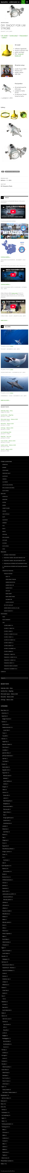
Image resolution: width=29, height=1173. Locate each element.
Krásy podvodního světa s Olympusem (11, 287)
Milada (4, 916)
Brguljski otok (5, 770)
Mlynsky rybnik (6, 922)
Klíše (3, 1143)
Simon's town (5, 1081)
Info (2, 1107)
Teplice (4, 1155)
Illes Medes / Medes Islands (8, 1092)
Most (3, 925)
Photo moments (6, 619)
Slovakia (4, 543)
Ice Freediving (5, 1115)
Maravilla (5, 1030)
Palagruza (4, 840)
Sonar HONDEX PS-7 (8, 610)
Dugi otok (4, 772)
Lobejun (4, 982)
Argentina (4, 499)
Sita (4, 815)
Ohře (3, 928)
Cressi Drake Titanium (11, 579)
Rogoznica (4, 846)
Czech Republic (6, 514)
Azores (4, 505)
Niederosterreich (6, 727)
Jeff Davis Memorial (7, 755)
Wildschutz (5, 984)
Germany (4, 522)
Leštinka (4, 902)
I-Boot (3, 789)
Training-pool (5, 1126)
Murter (4, 834)
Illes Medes (5, 482)
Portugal (4, 534)
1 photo (11, 346)
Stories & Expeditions (6, 461)
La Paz (3, 1033)
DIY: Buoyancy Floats (6, 185)
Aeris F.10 (8, 576)
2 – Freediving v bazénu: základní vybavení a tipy (13, 557)
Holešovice (5, 1138)
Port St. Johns (5, 1078)
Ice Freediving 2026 (6, 432)
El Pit (4, 1027)
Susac (3, 854)
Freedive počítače (8, 573)
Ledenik (4, 826)
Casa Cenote (6, 1024)
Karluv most (5, 891)
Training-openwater (6, 1124)
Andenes (4, 1052)
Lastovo (4, 792)
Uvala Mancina (6, 823)
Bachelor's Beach (6, 744)
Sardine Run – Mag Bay (7, 415)
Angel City (4, 741)
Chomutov (5, 1132)
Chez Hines (5, 747)
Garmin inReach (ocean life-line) (11, 608)
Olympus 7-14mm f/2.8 (9, 628)
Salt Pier (4, 758)
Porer (3, 843)
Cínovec (4, 882)
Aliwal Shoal (5, 1072)
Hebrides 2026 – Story (7, 410)
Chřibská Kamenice (7, 880)
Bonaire (4, 467)
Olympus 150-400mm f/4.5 (10, 648)
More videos (5, 320)
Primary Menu (27, 2)
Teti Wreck (5, 860)
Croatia (4, 511)
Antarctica (5, 464)
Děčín (3, 1135)
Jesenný (4, 885)
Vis (3, 857)
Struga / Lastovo (6, 851)
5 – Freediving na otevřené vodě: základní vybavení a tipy (14, 567)
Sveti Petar (5, 831)
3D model (4, 35)
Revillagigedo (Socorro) (8, 487)
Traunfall (4, 736)
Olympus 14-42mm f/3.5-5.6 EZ (10, 634)
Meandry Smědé (6, 911)
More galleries (5, 400)
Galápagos (5, 476)
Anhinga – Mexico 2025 (7, 428)
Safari (3, 1121)
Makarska (4, 829)
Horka (3, 973)
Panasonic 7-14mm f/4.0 (9, 654)
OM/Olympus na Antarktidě (8, 259)
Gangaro (4, 786)
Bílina (3, 1129)
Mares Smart (9, 593)
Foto (2, 1104)
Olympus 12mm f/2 (8, 631)
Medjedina (5, 803)
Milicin (3, 919)
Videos (7, 197)
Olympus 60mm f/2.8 (8, 645)
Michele (5, 778)
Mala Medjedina (7, 801)
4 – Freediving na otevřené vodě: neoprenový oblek (14, 563)
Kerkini (4, 993)
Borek (3, 874)
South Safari (5, 953)
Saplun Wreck (6, 812)
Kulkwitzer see (5, 979)
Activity (3, 1109)
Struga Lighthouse (7, 817)
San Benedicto (6, 1044)
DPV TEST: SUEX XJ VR (8, 605)
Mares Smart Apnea (10, 596)
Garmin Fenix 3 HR (10, 585)
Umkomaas (5, 1084)
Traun (3, 733)
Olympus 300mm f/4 (8, 651)
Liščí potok (5, 905)
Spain (3, 549)
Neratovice (5, 1152)
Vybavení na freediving (7, 570)
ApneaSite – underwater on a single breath (11, 2)
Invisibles (4, 750)
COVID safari (5, 470)
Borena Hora (5, 877)
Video (3, 616)
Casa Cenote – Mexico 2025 (8, 441)
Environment (6, 871)
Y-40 (3, 999)
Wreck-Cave (4, 1158)
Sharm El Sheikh (6, 950)
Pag (3, 837)
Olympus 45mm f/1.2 (8, 642)
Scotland (4, 540)
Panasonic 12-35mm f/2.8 (9, 660)
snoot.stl (20, 54)
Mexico (4, 531)
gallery (4, 37)
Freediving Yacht (6, 473)
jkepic (11, 31)
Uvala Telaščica (6, 781)
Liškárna (4, 908)
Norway (3, 1049)
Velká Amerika (5, 942)
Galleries (8, 326)
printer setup (13, 35)
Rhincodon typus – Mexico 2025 (9, 419)
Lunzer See (5, 730)
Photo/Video (4, 613)
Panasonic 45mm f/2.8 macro (11, 665)
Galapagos (5, 519)
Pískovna (4, 930)
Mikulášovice (5, 913)
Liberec (4, 1146)
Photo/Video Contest (6, 1161)
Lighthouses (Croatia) (7, 484)
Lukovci (5, 798)
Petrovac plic (6, 809)
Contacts (3, 671)
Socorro (5, 1047)
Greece (3, 987)
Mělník (4, 1149)
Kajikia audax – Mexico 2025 (8, 445)
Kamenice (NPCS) (7, 897)
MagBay (4, 1035)
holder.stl (17, 56)
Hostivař (4, 1141)
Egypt (3, 517)
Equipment (4, 1095)
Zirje (3, 863)
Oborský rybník (7, 899)
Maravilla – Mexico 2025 (7, 423)
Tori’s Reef (4, 761)
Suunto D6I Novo (10, 602)
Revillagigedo (5, 537)
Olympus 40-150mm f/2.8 (9, 639)
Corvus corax (14, 293)
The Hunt (3, 349)
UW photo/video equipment (12, 171)
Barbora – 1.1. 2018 (6, 179)
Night (3, 1118)
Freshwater (4, 1112)
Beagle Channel (6, 719)
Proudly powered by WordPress (8, 1171)
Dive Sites (3, 493)
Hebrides (4, 479)
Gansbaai (4, 1075)
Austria (4, 502)
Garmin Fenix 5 (9, 588)
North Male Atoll (6, 1010)
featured (3, 1101)
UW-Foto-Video (4, 22)
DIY (3, 171)
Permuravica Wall (7, 806)
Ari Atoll (4, 1004)
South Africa (5, 490)
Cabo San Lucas (6, 1018)
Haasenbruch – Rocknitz (8, 967)
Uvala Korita (6, 820)
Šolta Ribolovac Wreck (7, 848)
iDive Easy (8, 590)
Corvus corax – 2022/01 (7, 316)
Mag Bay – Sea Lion (6, 436)
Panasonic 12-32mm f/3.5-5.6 (10, 657)
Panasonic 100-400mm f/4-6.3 (10, 668)
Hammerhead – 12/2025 (6, 395)
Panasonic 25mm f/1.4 (9, 663)
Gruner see (5, 724)
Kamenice (4, 888)
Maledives (4, 1001)
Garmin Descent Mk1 (10, 582)
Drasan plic (5, 795)
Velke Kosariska (6, 1067)
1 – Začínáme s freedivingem (8, 554)
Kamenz (4, 976)
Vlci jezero (4, 945)
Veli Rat (5, 784)
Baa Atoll (4, 1007)
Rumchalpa (5, 939)
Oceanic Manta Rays (6, 372)
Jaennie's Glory (5, 753)
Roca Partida (6, 1041)
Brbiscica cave (6, 775)
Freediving (3, 552)
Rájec (3, 936)
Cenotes (4, 1021)
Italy (3, 525)
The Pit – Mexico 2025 (6, 449)
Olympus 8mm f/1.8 (8, 625)
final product (23, 35)
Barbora (4, 868)
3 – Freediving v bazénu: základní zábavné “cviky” (13, 560)
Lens (3, 622)
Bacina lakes (5, 767)
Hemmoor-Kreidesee (7, 970)
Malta (3, 528)
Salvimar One (9, 599)
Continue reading (5, 257)
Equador (4, 956)
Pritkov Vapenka (6, 933)
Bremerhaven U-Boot (7, 965)
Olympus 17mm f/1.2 (8, 637)
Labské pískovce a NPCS (8, 894)
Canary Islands (6, 508)
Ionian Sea (4, 990)
